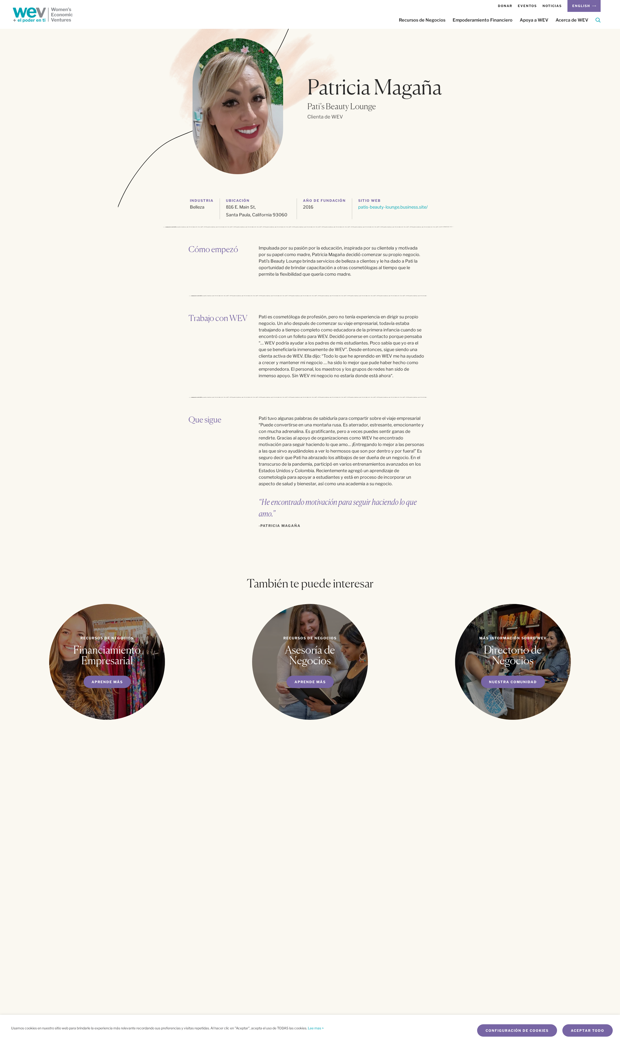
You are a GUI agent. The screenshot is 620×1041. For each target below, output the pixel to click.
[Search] (598, 20)
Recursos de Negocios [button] (422, 20)
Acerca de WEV (572, 20)
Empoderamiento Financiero (482, 20)
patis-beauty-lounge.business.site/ (393, 207)
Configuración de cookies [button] (517, 1030)
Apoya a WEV (534, 20)
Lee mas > (316, 1028)
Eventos (527, 6)
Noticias (552, 6)
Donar (505, 6)
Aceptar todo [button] (587, 1030)
